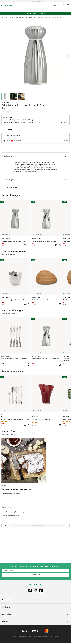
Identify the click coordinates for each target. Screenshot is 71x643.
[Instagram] (35, 590)
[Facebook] (30, 590)
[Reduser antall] (2, 525)
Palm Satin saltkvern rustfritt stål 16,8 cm (49, 17)
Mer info (65, 140)
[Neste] (68, 56)
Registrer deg (64, 122)
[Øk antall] (8, 525)
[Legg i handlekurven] (28, 245)
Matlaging (4, 17)
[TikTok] (41, 590)
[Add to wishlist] (25, 245)
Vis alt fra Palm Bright (8, 313)
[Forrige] (3, 56)
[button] (4, 111)
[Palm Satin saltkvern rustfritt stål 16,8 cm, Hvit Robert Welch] (35, 55)
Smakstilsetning (14, 17)
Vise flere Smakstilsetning (11, 515)
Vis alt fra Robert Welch (9, 254)
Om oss (5, 621)
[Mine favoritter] (59, 5)
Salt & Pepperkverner (28, 17)
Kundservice (7, 600)
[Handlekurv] (64, 5)
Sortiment (6, 607)
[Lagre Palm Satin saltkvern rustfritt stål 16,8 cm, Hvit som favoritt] (68, 525)
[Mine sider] (55, 5)
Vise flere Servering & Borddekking (13, 512)
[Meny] (68, 5)
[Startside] (7, 5)
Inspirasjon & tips (7, 434)
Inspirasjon (6, 614)
